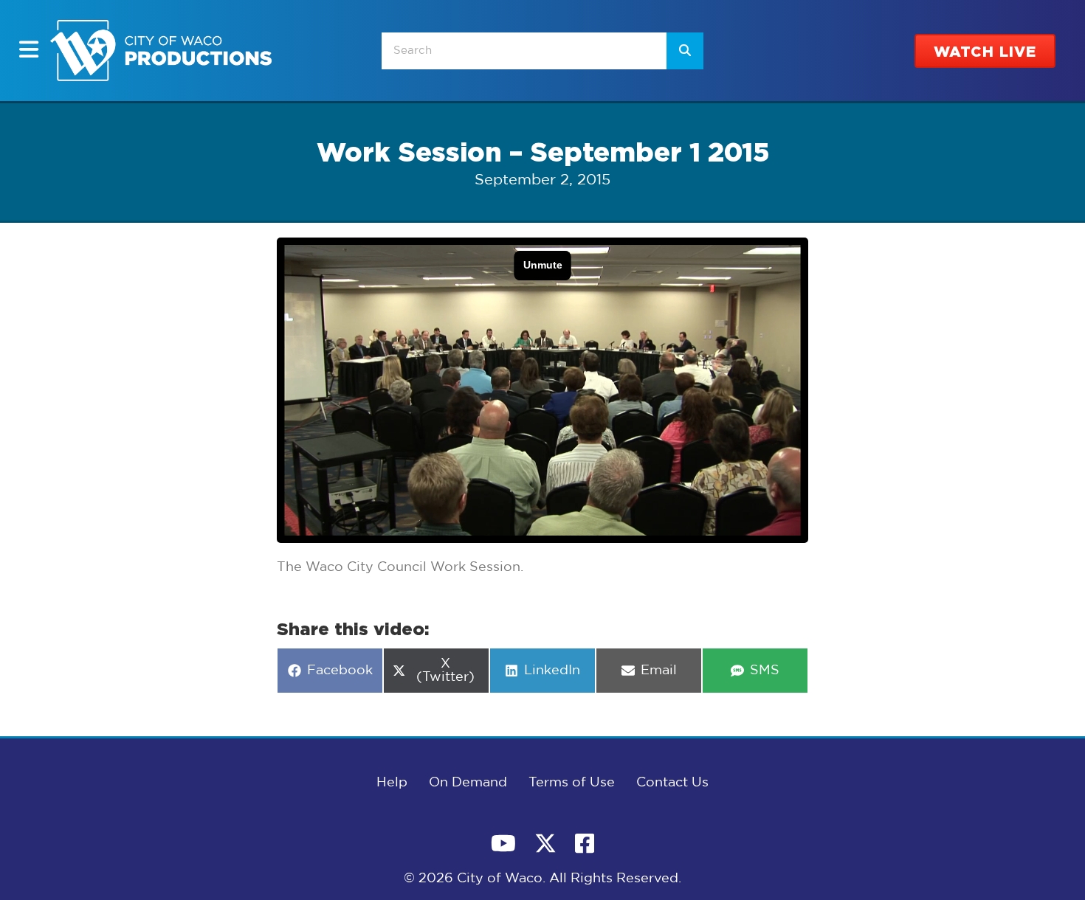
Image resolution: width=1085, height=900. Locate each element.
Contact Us (672, 783)
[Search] (684, 50)
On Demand (468, 783)
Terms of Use (571, 783)
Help (391, 783)
